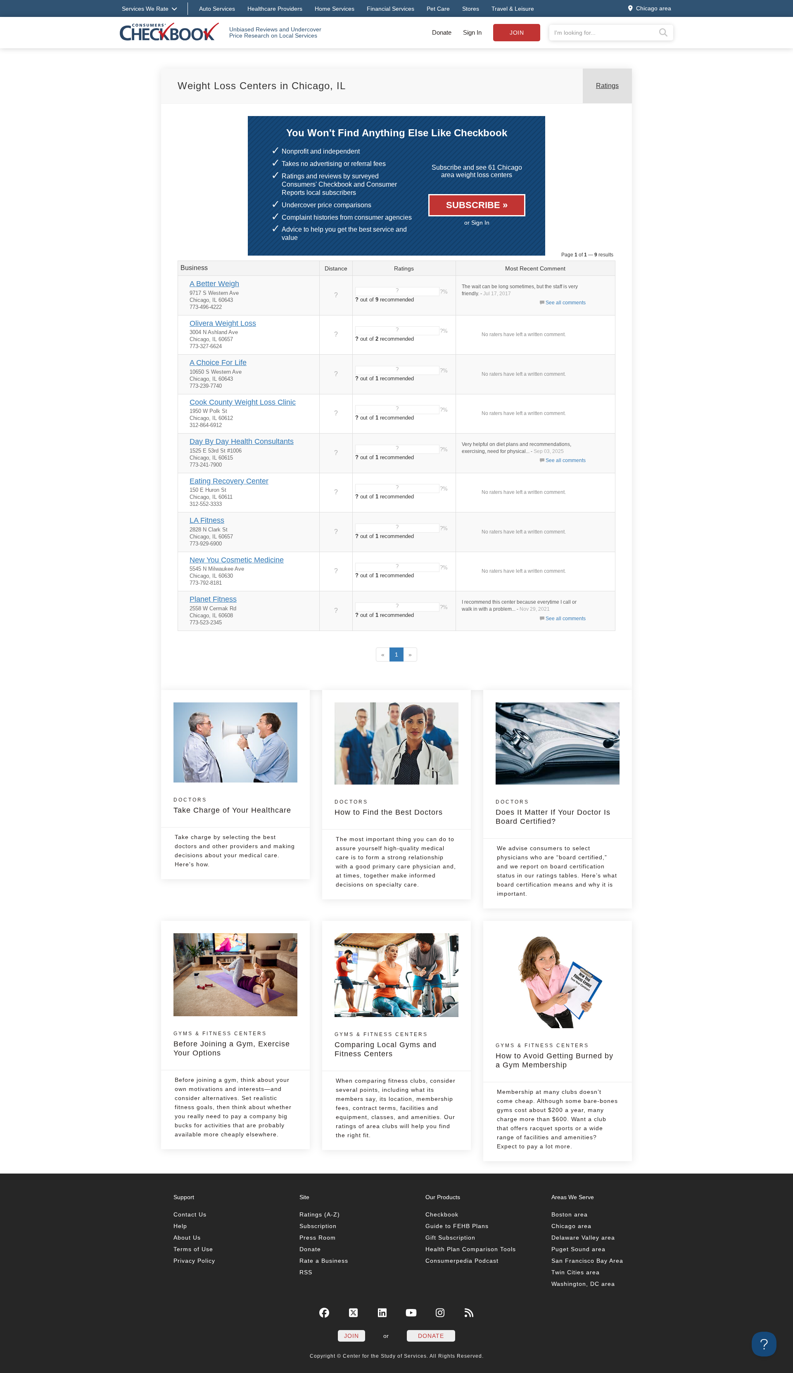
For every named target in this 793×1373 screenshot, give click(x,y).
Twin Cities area (575, 1272)
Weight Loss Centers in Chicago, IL (262, 85)
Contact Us (190, 1214)
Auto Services (217, 8)
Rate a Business (323, 1260)
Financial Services (390, 8)
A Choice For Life (218, 362)
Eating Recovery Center (229, 481)
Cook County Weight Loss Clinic (243, 402)
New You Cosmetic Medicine (237, 560)
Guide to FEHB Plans (457, 1226)
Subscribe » (477, 205)
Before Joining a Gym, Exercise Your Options (231, 1044)
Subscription (318, 1226)
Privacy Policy (194, 1260)
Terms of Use (193, 1249)
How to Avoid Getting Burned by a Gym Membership (554, 1056)
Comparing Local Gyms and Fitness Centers (386, 1045)
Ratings (607, 85)
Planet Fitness (213, 599)
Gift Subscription (450, 1237)
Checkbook (441, 1214)
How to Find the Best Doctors (389, 807)
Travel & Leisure (512, 8)
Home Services (334, 8)
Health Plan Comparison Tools (470, 1249)
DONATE (431, 1336)
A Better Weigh (214, 284)
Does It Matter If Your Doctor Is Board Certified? (553, 812)
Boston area (569, 1214)
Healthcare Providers (274, 8)
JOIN (351, 1336)
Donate (441, 32)
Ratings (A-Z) (319, 1214)
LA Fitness (207, 520)
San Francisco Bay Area (587, 1260)
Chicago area (571, 1226)
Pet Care (438, 8)
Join (517, 32)
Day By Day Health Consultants (242, 441)
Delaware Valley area (583, 1237)
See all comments (566, 303)
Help (180, 1226)
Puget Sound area (578, 1249)
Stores (470, 8)
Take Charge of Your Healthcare (232, 805)
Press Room (317, 1237)
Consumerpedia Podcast (462, 1260)
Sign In (472, 32)
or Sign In (476, 222)
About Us (187, 1237)
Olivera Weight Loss (223, 323)
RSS (305, 1272)
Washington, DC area (583, 1284)
